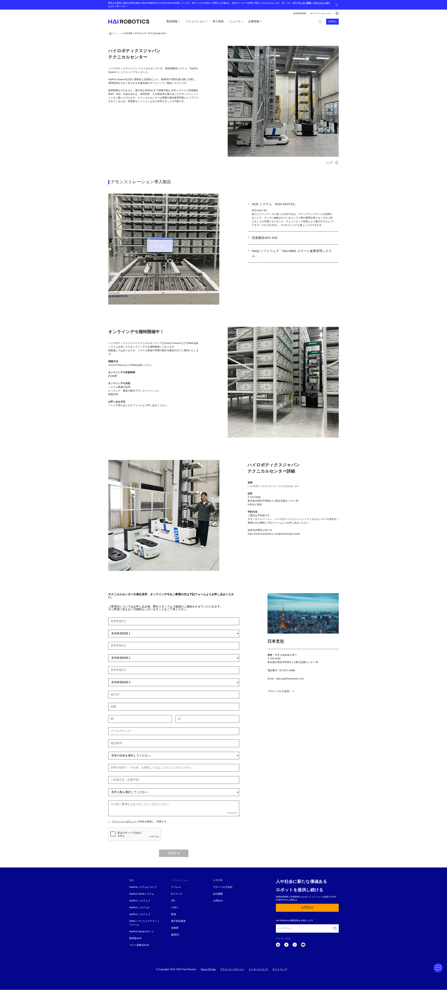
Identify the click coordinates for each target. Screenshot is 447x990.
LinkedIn (278, 945)
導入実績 (218, 21)
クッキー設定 (305, 3)
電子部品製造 (178, 921)
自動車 (174, 928)
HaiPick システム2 (139, 907)
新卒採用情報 (299, 13)
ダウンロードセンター (320, 13)
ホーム (115, 33)
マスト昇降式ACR (139, 945)
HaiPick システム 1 (139, 901)
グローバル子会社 (279, 691)
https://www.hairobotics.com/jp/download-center (274, 534)
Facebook (286, 945)
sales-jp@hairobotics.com (290, 678)
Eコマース (176, 894)
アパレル (176, 887)
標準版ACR (135, 938)
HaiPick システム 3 (139, 914)
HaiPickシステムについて (143, 887)
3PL (173, 901)
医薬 (173, 914)
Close (337, 5)
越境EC (175, 935)
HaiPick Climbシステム (141, 894)
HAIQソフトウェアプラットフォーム (144, 923)
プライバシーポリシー (124, 821)
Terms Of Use (208, 969)
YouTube (303, 945)
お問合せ (332, 21)
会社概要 (218, 894)
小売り (174, 907)
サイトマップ (279, 969)
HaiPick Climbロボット (141, 931)
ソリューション (195, 21)
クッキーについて (258, 969)
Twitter (295, 945)
